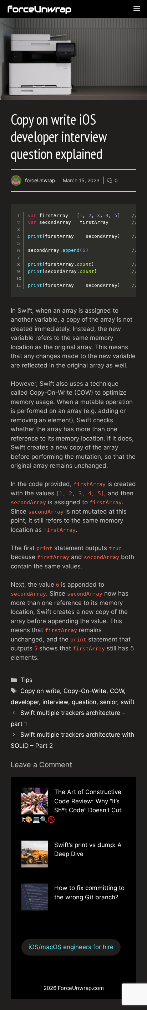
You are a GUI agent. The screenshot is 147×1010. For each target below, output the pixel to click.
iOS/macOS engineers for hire (71, 947)
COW (117, 690)
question (84, 702)
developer (25, 702)
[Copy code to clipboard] (126, 220)
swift (128, 702)
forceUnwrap (39, 9)
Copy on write (40, 690)
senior (108, 702)
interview (55, 702)
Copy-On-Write (85, 690)
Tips (26, 679)
